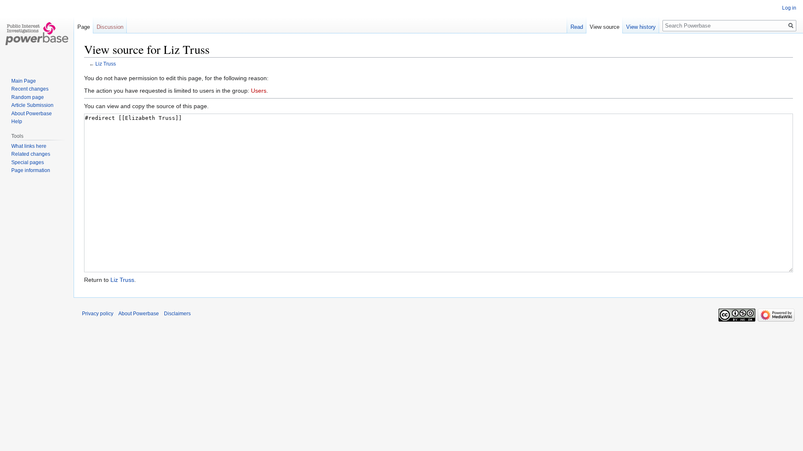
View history (641, 27)
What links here (28, 146)
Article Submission (32, 105)
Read (576, 27)
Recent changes (30, 89)
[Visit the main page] (36, 33)
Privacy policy (97, 314)
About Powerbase (31, 114)
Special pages (27, 162)
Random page (27, 97)
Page (83, 27)
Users (258, 90)
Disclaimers (177, 314)
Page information (30, 170)
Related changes (30, 154)
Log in (789, 8)
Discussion (110, 27)
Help (16, 121)
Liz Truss (105, 63)
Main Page (23, 81)
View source (604, 27)
